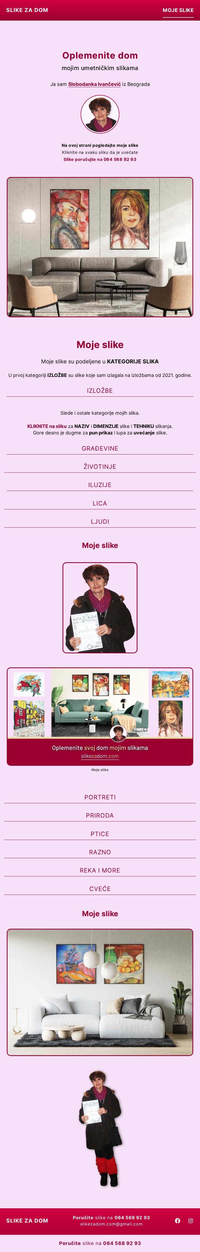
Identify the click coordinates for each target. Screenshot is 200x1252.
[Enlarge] (112, 101)
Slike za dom (27, 10)
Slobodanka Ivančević (94, 84)
